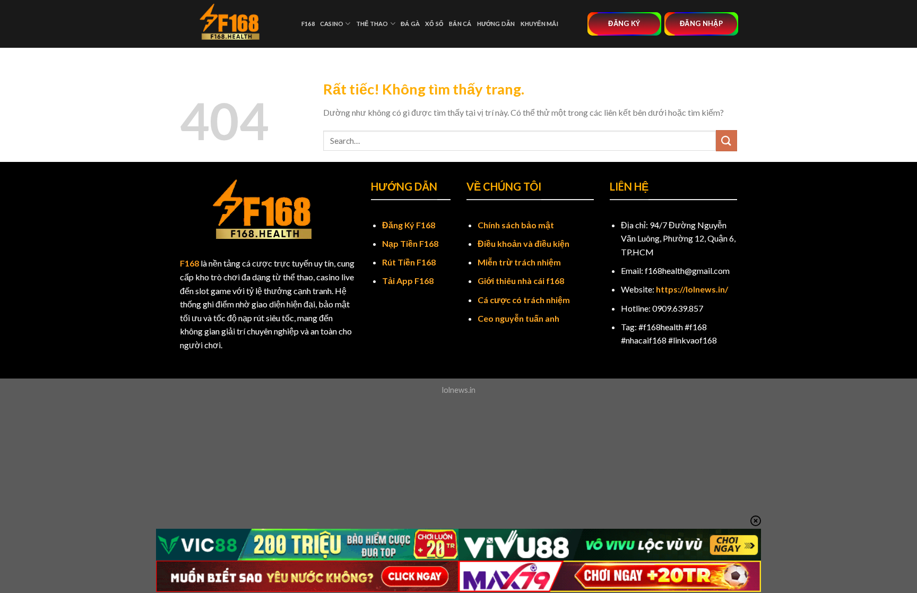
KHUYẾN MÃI (539, 23)
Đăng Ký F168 (408, 225)
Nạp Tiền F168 (410, 243)
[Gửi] (726, 140)
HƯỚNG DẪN (496, 23)
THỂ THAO (372, 23)
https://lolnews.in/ (692, 289)
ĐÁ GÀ (410, 23)
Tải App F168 (408, 281)
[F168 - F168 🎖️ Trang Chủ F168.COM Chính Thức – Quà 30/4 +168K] (233, 24)
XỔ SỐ (434, 23)
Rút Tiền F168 (409, 262)
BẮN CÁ (460, 23)
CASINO (331, 23)
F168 (308, 23)
